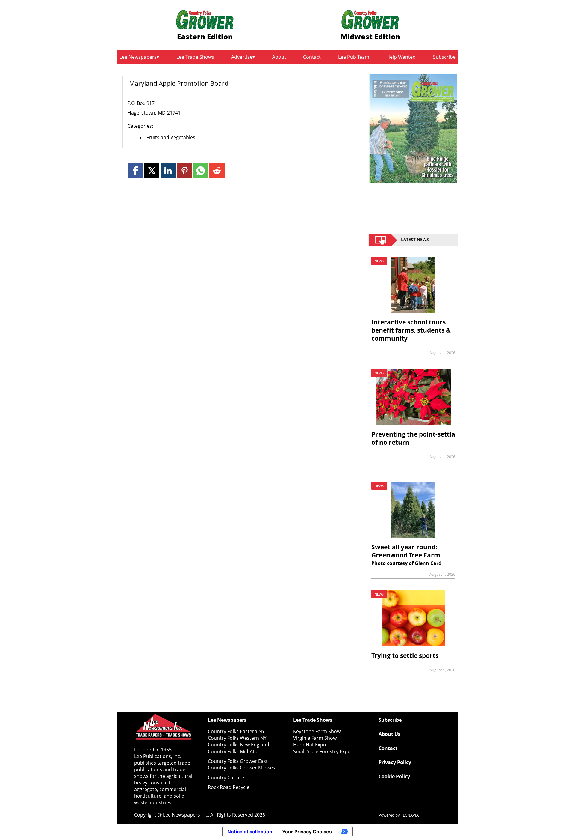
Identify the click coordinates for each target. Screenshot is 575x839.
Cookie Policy (394, 776)
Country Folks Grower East (238, 761)
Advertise (241, 57)
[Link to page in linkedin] (168, 170)
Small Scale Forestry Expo (322, 751)
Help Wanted (401, 57)
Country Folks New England (238, 744)
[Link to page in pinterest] (184, 170)
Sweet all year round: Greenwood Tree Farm (405, 551)
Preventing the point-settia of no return (413, 438)
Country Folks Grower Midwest (242, 767)
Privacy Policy (395, 762)
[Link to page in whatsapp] (200, 170)
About (279, 57)
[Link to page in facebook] (135, 170)
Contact (312, 57)
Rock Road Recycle (228, 787)
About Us (389, 734)
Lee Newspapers (138, 57)
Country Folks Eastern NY (236, 731)
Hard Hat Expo (309, 744)
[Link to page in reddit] (217, 170)
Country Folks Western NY (237, 738)
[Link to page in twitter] (151, 170)
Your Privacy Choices (307, 832)
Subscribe (444, 57)
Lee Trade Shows (195, 57)
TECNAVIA (410, 815)
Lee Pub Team (353, 57)
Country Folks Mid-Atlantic (237, 751)
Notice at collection (249, 832)
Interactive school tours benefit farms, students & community (411, 330)
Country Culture (226, 777)
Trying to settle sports (404, 655)
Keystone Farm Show (317, 731)
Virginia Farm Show (315, 738)
